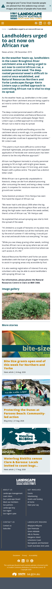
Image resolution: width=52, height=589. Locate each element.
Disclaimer (16, 555)
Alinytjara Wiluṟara (35, 525)
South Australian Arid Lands (38, 546)
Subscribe (7, 528)
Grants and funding (35, 499)
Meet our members (10, 502)
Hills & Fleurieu (33, 534)
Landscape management (12, 493)
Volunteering (32, 496)
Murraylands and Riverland (38, 543)
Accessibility (33, 555)
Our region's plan (9, 513)
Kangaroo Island (34, 537)
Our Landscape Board (11, 499)
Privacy (24, 555)
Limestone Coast (34, 540)
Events (30, 493)
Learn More (7, 496)
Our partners (8, 505)
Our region (7, 511)
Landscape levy (9, 508)
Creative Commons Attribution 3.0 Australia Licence (25, 567)
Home (4, 29)
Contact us (7, 525)
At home (31, 502)
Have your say (33, 505)
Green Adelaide (33, 531)
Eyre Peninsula (33, 528)
